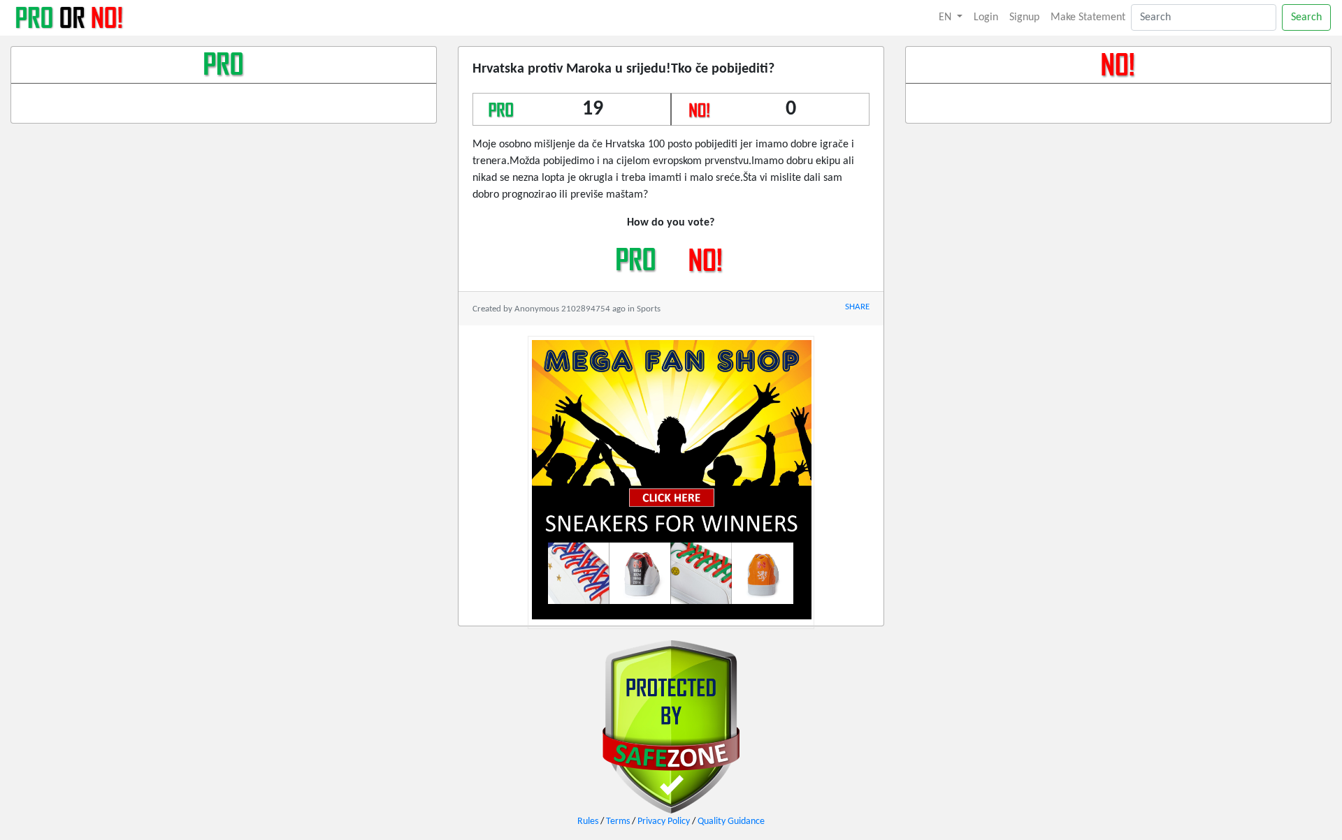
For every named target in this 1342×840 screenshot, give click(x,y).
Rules (587, 821)
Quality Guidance (731, 821)
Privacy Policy (663, 821)
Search (1306, 17)
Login (986, 17)
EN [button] (946, 17)
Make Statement (1088, 17)
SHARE (857, 306)
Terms (618, 821)
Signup (1024, 17)
